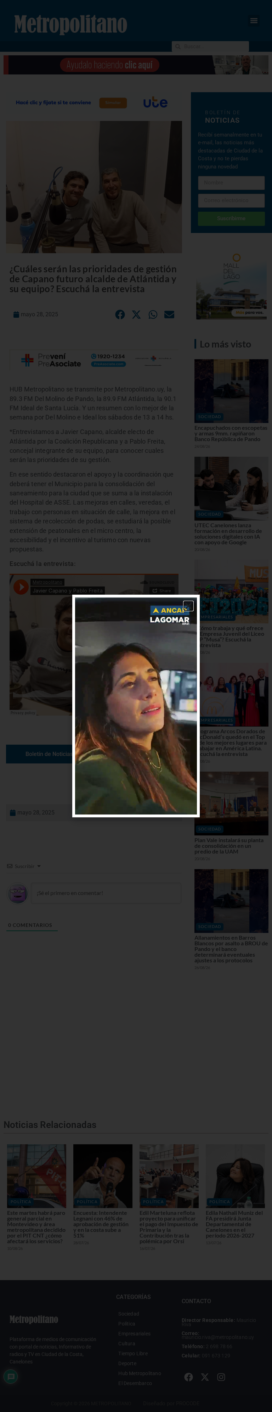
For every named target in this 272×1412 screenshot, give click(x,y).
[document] (136, 706)
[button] (188, 606)
